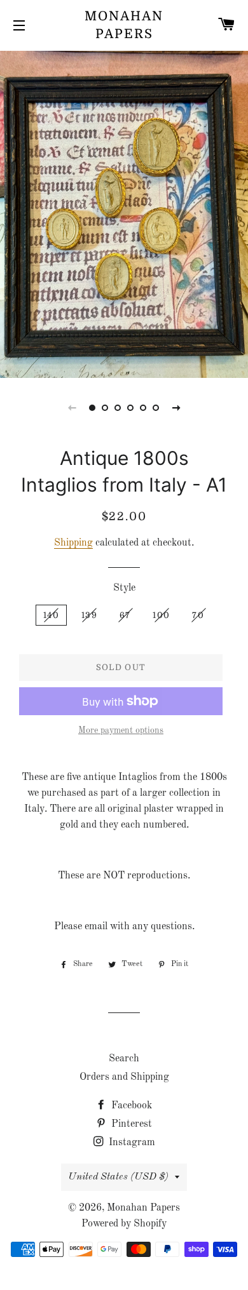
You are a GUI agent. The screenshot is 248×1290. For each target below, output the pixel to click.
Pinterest (130, 1124)
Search (124, 1059)
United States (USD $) (118, 1177)
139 (89, 615)
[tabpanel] (124, 213)
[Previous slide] (72, 408)
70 (198, 615)
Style (124, 588)
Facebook (130, 1106)
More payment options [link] (120, 730)
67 (125, 615)
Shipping (73, 543)
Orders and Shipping (124, 1077)
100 (161, 615)
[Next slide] (176, 408)
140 (51, 615)
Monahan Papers (124, 25)
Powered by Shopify (124, 1224)
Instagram (130, 1143)
